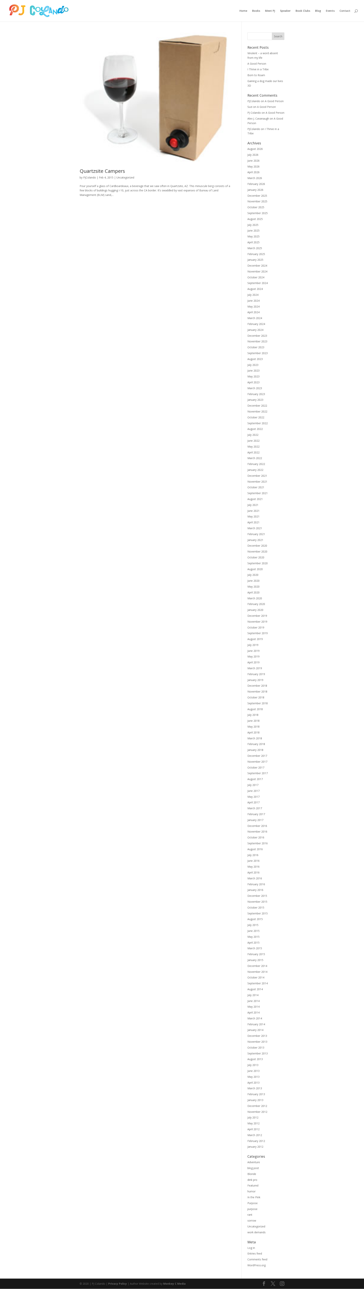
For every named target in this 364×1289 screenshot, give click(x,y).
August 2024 (255, 289)
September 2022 (257, 423)
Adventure (253, 1162)
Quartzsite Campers (102, 170)
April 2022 (253, 452)
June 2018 (253, 720)
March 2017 (254, 808)
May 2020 (253, 586)
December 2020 (257, 545)
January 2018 (255, 750)
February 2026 (256, 184)
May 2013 (253, 1076)
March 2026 (254, 178)
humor (251, 1191)
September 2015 (257, 913)
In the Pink (253, 1197)
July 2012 (252, 1117)
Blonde (251, 1174)
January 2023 (255, 399)
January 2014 (255, 1030)
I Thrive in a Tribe (258, 69)
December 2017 (257, 756)
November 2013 (257, 1041)
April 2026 (253, 172)
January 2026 (255, 190)
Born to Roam (256, 75)
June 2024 (253, 300)
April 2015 (253, 942)
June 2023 (253, 370)
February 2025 (256, 254)
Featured (252, 1185)
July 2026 (252, 155)
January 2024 (255, 330)
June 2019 (253, 651)
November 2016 (257, 831)
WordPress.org (256, 1265)
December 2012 (257, 1106)
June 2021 (253, 511)
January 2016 (255, 890)
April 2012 (253, 1129)
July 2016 (252, 855)
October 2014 (255, 977)
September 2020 (257, 563)
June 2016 (253, 860)
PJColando (89, 177)
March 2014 (254, 1018)
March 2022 (254, 458)
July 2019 (252, 645)
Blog (318, 11)
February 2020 (256, 604)
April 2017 (253, 802)
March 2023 (254, 388)
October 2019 (255, 627)
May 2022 (253, 446)
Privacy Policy (117, 1283)
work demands (256, 1232)
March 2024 (254, 318)
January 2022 (255, 470)
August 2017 (255, 779)
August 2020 (255, 569)
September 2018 (257, 703)
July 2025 (252, 225)
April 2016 (253, 872)
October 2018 (255, 697)
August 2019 (255, 639)
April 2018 (253, 732)
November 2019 (257, 621)
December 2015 (257, 896)
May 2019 (253, 656)
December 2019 (257, 615)
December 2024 (257, 265)
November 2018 (257, 691)
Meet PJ (270, 11)
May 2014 (253, 1006)
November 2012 (257, 1112)
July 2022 (252, 435)
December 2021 (257, 475)
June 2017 (253, 791)
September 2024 (257, 283)
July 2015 (252, 925)
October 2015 (255, 907)
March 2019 (254, 668)
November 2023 (257, 341)
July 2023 (252, 365)
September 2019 (257, 633)
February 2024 (256, 324)
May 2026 (253, 166)
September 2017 (257, 773)
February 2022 (256, 464)
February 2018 (256, 744)
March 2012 (254, 1135)
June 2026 (253, 160)
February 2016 (256, 884)
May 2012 (253, 1123)
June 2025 (253, 230)
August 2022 (255, 429)
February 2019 (256, 674)
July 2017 (252, 785)
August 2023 (255, 359)
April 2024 (253, 312)
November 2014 (257, 972)
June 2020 (253, 580)
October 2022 (255, 417)
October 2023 (255, 347)
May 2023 (253, 376)
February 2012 (256, 1141)
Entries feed (254, 1253)
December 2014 (257, 966)
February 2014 (256, 1024)
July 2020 (252, 575)
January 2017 (255, 820)
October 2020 (255, 557)
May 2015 (253, 936)
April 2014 (253, 1012)
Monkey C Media (174, 1283)
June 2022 (253, 440)
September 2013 (257, 1053)
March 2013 (254, 1088)
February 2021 (256, 534)
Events (330, 11)
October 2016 (255, 837)
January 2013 (255, 1100)
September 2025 (257, 213)
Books (256, 11)
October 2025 (255, 207)
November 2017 (257, 761)
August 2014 (255, 989)
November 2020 (257, 551)
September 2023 (257, 353)
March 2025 (254, 248)
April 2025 (253, 242)
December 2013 (257, 1036)
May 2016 (253, 866)
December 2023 (257, 335)
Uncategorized (125, 177)
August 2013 (255, 1059)
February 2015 (256, 954)
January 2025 (255, 259)
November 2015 (257, 901)
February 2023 (256, 394)
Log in (251, 1248)
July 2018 (252, 715)
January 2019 (255, 680)
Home (243, 11)
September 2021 (257, 493)
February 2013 (256, 1094)
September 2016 (257, 843)
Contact (345, 11)
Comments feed (257, 1259)
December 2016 (257, 826)
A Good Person (256, 63)
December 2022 (257, 405)
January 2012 (255, 1146)
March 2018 (254, 738)
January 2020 (255, 610)
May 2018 (253, 726)
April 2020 (253, 592)
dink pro (252, 1180)
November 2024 (257, 271)
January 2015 (255, 960)
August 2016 (255, 849)
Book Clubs (303, 11)
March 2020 (254, 598)
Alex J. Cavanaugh (258, 118)
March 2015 (254, 948)
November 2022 (257, 411)
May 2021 (253, 516)
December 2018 (257, 685)
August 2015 (255, 919)
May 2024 (253, 306)
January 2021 (255, 540)
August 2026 (255, 149)
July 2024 (252, 295)
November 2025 (257, 201)
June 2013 (253, 1071)
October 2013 (255, 1047)
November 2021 (257, 481)
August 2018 (255, 709)
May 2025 (253, 236)
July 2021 (252, 505)
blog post (253, 1168)
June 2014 (253, 1001)
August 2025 (255, 219)
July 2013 (252, 1065)
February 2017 (256, 814)
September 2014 (257, 983)
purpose (252, 1209)
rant (249, 1214)
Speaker (285, 11)
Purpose (252, 1203)
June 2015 (253, 931)
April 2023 (253, 382)
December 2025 (257, 195)
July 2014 (252, 995)
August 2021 (255, 499)
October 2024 (255, 277)
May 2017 (253, 796)
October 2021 (255, 487)
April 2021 (253, 522)
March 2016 (254, 878)
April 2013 (253, 1082)
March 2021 (254, 528)
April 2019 (253, 662)
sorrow (251, 1220)
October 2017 (255, 767)
